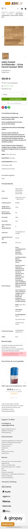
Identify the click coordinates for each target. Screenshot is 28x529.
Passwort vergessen (7, 472)
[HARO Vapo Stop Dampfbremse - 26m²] (14, 384)
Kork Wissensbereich (7, 477)
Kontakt (4, 470)
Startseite (5, 12)
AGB (3, 449)
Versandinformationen (8, 411)
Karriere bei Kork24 (7, 444)
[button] (25, 37)
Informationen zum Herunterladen (11, 461)
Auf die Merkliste (15, 103)
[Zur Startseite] (14, 6)
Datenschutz (5, 453)
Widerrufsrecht (6, 446)
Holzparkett (10, 14)
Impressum (5, 448)
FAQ (3, 468)
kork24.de (12, 12)
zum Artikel (14, 393)
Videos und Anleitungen (8, 465)
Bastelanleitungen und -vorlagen (11, 467)
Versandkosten (14, 83)
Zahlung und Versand (8, 451)
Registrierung (5, 463)
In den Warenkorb (15, 99)
